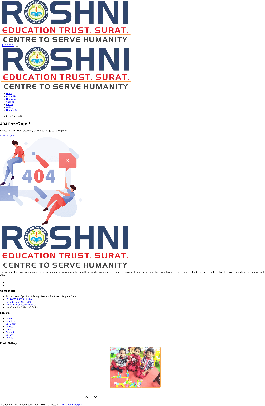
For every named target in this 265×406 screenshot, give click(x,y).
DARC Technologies (71, 404)
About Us (11, 96)
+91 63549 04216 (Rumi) (19, 301)
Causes (10, 101)
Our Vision (11, 99)
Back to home (7, 135)
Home (9, 93)
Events (9, 104)
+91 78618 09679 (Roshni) (19, 299)
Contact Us (12, 110)
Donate (8, 45)
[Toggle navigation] (17, 46)
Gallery (10, 107)
